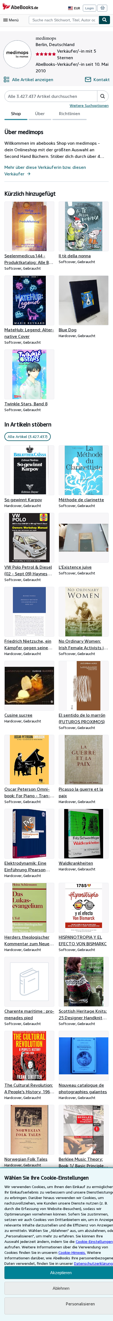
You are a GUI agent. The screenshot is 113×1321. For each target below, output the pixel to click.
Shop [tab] (16, 113)
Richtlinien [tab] (69, 113)
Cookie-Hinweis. (72, 1252)
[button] (102, 96)
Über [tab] (40, 113)
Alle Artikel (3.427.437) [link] (27, 436)
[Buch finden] (104, 20)
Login (89, 8)
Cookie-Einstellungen (94, 1241)
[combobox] (64, 20)
